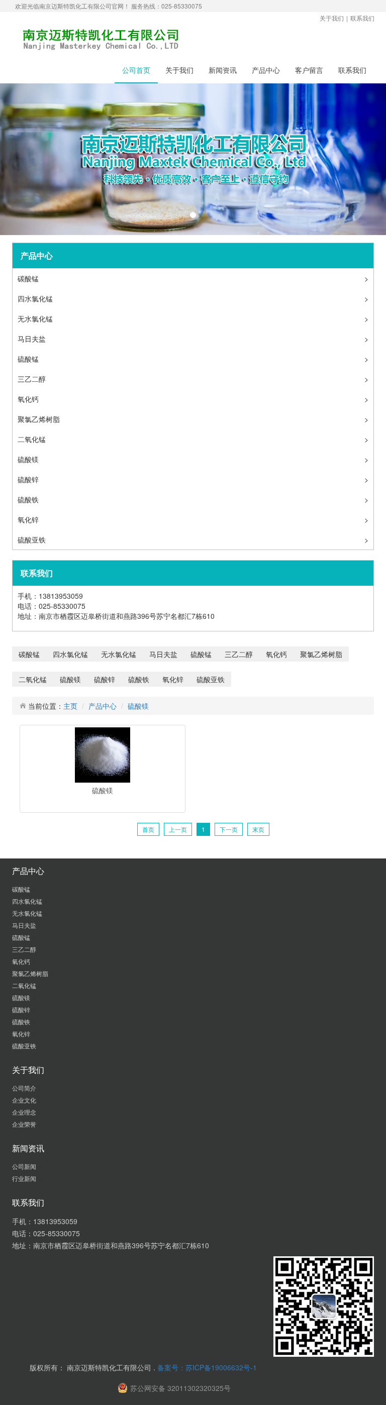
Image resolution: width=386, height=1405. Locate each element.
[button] (29, 159)
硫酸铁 (29, 499)
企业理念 (25, 1112)
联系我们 (362, 18)
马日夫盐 (33, 339)
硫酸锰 (29, 359)
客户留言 (309, 70)
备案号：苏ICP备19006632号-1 (207, 1367)
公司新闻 (25, 1166)
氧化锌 (29, 519)
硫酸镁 (29, 459)
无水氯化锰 (36, 318)
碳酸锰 (29, 278)
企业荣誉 (25, 1124)
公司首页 (136, 70)
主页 (70, 706)
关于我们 (332, 18)
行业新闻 (25, 1178)
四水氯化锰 (36, 298)
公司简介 (25, 1088)
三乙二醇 (33, 379)
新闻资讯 (223, 70)
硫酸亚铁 (33, 539)
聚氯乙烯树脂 (40, 419)
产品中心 (266, 70)
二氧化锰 (33, 439)
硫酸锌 (29, 479)
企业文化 (25, 1100)
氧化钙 (29, 399)
